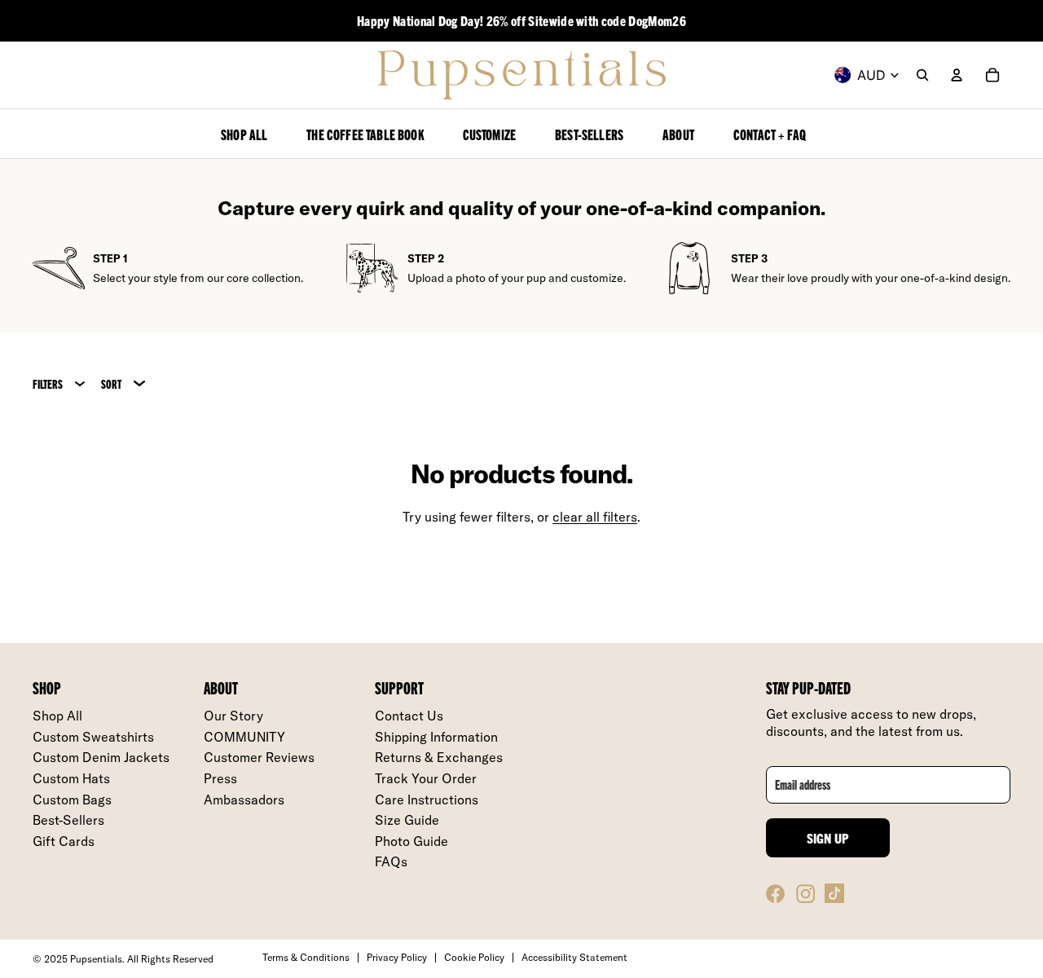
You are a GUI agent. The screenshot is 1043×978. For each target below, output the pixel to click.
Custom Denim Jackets (101, 757)
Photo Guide (411, 841)
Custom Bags (72, 799)
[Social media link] (776, 893)
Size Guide (407, 820)
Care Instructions (426, 799)
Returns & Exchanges (439, 757)
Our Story (233, 715)
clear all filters (594, 517)
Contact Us (409, 715)
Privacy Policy (397, 957)
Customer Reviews (259, 757)
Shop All (57, 715)
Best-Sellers (68, 820)
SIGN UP (828, 838)
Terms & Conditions (306, 957)
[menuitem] (244, 134)
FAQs (391, 861)
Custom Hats (71, 778)
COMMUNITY (244, 737)
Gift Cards (64, 841)
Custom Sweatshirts (93, 737)
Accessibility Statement (574, 957)
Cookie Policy (474, 957)
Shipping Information (436, 737)
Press (220, 778)
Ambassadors (244, 799)
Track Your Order (426, 778)
